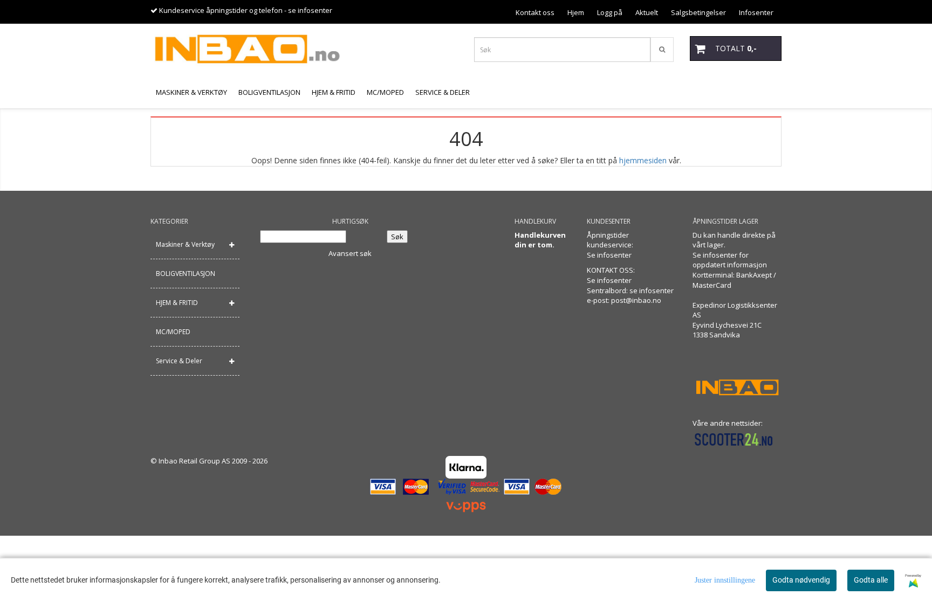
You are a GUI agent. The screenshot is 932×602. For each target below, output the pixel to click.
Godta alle (871, 580)
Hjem (575, 12)
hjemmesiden (643, 160)
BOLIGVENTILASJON (185, 273)
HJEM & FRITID (177, 302)
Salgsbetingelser (698, 12)
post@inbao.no (636, 300)
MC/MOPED (173, 331)
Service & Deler (179, 360)
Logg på (609, 12)
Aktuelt (646, 12)
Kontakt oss (535, 12)
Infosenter (756, 12)
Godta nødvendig (801, 580)
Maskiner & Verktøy (185, 244)
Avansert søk (350, 253)
